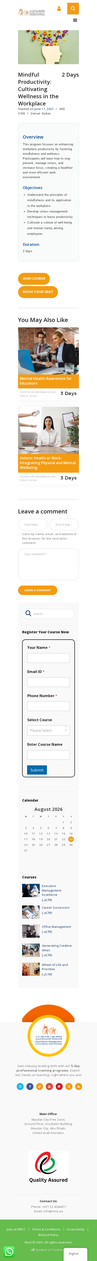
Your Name (39, 647)
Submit (37, 770)
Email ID (36, 672)
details (27, 381)
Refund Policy (48, 1235)
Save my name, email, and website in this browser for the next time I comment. (49, 538)
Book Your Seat (38, 292)
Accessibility (76, 1229)
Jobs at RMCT (16, 1229)
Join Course (34, 278)
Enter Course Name (44, 744)
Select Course (39, 720)
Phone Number (42, 696)
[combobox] (48, 730)
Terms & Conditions (46, 1229)
